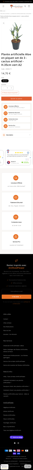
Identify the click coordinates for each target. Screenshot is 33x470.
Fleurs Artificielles (9, 419)
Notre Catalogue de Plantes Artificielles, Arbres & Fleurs (15, 350)
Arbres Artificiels (8, 411)
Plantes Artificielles (9, 415)
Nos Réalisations (8, 326)
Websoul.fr (8, 458)
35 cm (5, 81)
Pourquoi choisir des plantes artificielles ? (16, 386)
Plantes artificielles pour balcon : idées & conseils (16, 395)
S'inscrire (15, 297)
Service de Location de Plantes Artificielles (16, 365)
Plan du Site (7, 330)
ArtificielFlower (8, 403)
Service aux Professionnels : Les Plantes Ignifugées (15, 356)
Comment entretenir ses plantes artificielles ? (13, 381)
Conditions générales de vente (12, 466)
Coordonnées (23, 463)
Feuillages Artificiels (9, 423)
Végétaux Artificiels (9, 407)
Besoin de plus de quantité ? (11, 92)
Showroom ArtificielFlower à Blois (13, 345)
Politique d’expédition (13, 463)
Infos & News (7, 323)
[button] (3, 6)
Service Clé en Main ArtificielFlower (14, 361)
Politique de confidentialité (11, 461)
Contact (5, 319)
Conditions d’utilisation (25, 461)
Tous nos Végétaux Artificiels (12, 430)
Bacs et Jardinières (9, 426)
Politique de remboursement (20, 458)
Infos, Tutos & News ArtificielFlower (14, 376)
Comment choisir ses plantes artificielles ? (16, 390)
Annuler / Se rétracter (10, 334)
